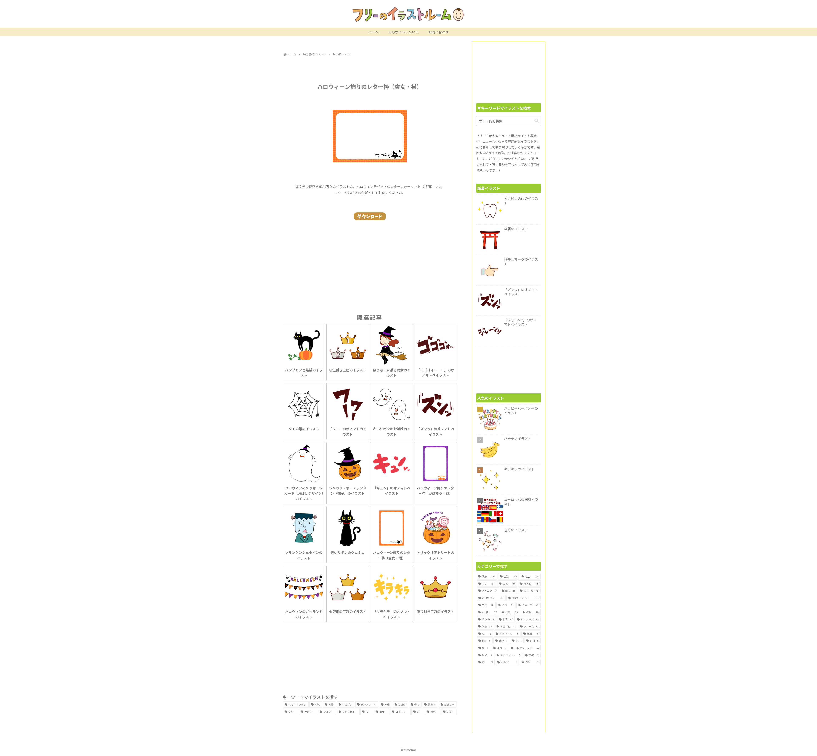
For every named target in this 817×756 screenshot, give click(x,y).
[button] (536, 120)
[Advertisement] (370, 69)
